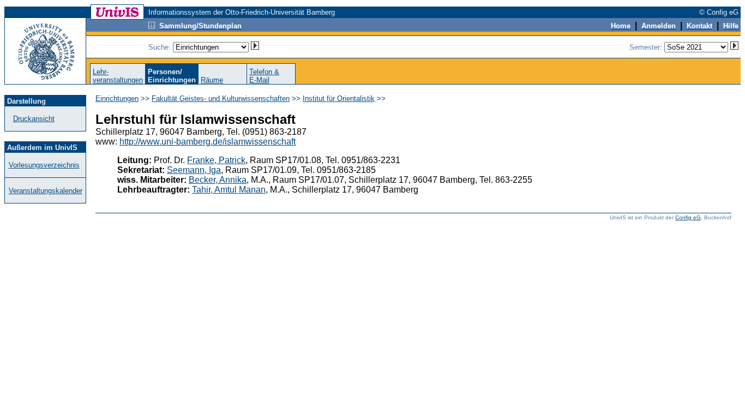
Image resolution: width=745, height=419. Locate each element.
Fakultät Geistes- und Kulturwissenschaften (221, 98)
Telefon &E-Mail (264, 76)
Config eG (688, 217)
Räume (212, 80)
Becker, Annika (218, 179)
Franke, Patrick (216, 160)
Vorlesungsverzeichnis (44, 165)
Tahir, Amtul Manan (229, 189)
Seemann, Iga (194, 170)
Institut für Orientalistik (339, 98)
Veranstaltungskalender (45, 191)
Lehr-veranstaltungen (118, 76)
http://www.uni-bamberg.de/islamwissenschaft (207, 141)
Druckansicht (34, 119)
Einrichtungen (117, 98)
